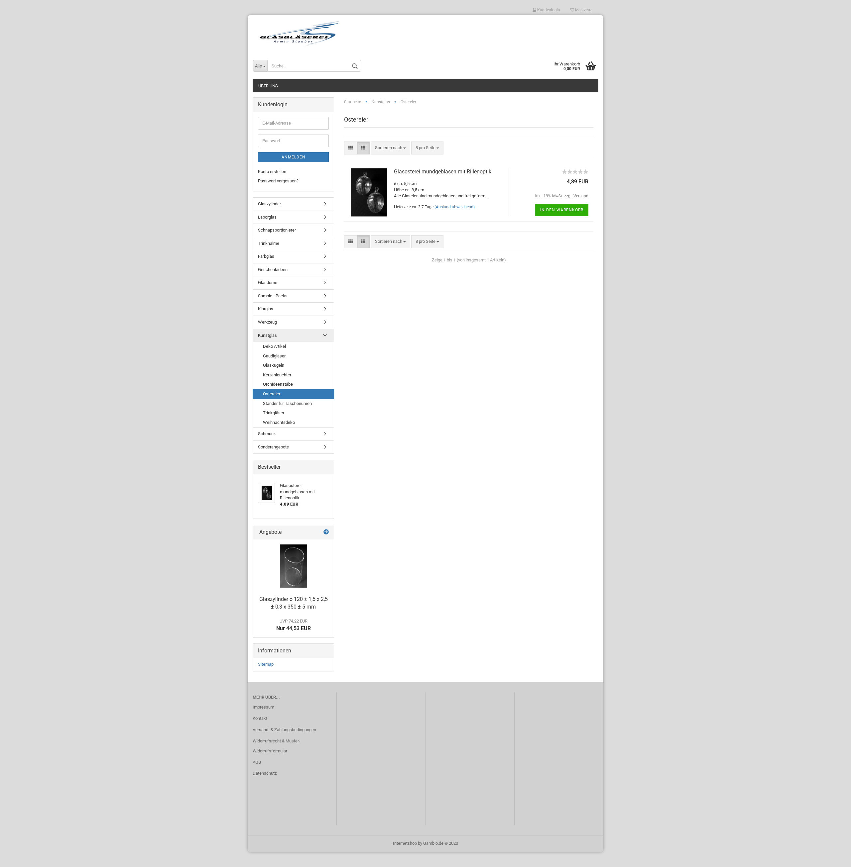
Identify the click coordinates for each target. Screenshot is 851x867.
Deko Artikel (274, 346)
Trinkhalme (268, 243)
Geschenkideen (273, 269)
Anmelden (293, 157)
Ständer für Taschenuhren (287, 403)
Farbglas (266, 256)
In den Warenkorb (561, 210)
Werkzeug (267, 322)
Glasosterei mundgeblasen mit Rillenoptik (442, 171)
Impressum (263, 707)
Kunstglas (267, 335)
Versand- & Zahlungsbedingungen (284, 729)
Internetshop (405, 843)
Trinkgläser (273, 412)
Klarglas (265, 308)
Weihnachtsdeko (279, 422)
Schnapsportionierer (277, 230)
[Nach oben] (833, 857)
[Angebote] (326, 532)
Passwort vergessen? (278, 180)
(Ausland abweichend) (454, 207)
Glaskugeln (273, 365)
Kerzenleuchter (277, 374)
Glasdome (267, 282)
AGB (257, 762)
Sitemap (266, 664)
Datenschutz (265, 773)
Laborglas (267, 217)
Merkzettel (583, 10)
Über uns (268, 85)
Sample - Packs (273, 295)
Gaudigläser (274, 355)
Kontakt (260, 718)
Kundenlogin (548, 10)
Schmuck (267, 433)
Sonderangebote (273, 446)
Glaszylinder (269, 203)
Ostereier (271, 393)
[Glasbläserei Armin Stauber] (425, 33)
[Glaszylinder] (293, 566)
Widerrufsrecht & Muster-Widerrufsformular (276, 745)
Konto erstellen (272, 171)
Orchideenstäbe (278, 384)
